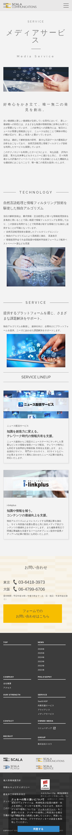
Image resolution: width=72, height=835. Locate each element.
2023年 (41, 661)
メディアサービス (46, 714)
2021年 (41, 670)
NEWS (41, 642)
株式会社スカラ (45, 744)
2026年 (41, 649)
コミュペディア (47, 728)
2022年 (41, 666)
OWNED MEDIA (45, 721)
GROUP (42, 737)
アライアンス (44, 710)
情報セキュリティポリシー (16, 787)
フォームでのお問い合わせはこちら (32, 613)
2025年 (41, 653)
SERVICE (42, 695)
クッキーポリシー (47, 809)
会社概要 (7, 683)
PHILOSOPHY (45, 677)
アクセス (7, 688)
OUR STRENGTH (11, 695)
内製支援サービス (46, 705)
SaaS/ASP (43, 701)
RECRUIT (8, 736)
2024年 (41, 657)
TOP (5, 642)
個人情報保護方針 (12, 780)
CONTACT (8, 721)
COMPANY (8, 677)
